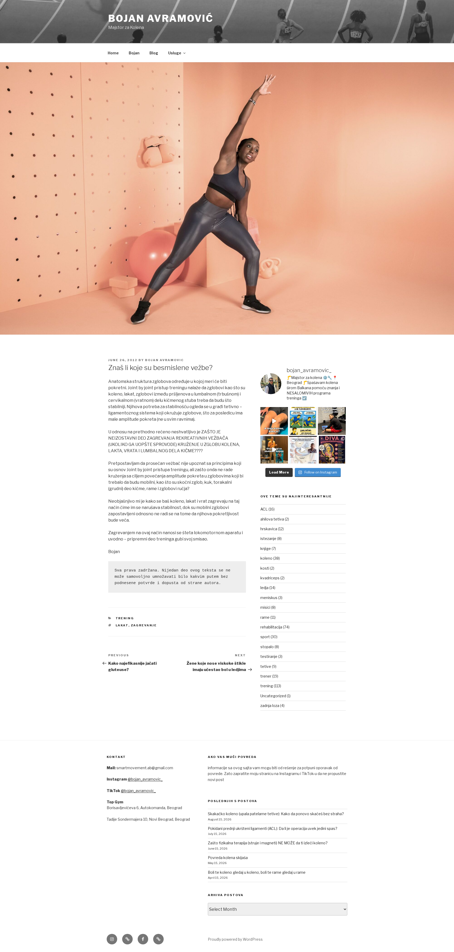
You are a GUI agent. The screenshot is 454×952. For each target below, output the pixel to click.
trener (265, 676)
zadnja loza (269, 705)
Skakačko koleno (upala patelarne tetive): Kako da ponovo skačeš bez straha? (276, 813)
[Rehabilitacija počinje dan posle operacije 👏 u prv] (332, 421)
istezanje (268, 538)
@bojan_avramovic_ (145, 779)
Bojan (134, 53)
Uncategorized (273, 696)
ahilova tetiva (272, 519)
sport (265, 636)
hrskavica (268, 529)
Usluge (174, 53)
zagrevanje (144, 625)
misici (265, 607)
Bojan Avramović (160, 18)
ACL (264, 509)
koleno (266, 558)
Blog (153, 53)
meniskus (268, 597)
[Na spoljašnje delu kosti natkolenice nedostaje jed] (274, 421)
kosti (264, 568)
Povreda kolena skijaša (228, 857)
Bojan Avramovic (164, 360)
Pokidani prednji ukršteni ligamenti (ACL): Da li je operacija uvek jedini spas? (272, 828)
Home (113, 53)
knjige (265, 548)
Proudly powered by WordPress (235, 939)
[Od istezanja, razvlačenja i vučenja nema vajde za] (303, 421)
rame (265, 617)
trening (125, 618)
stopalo (267, 646)
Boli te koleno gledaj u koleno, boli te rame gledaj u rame (257, 872)
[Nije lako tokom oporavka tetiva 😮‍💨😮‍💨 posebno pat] (332, 450)
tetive (265, 666)
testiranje (268, 656)
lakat (122, 625)
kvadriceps (270, 578)
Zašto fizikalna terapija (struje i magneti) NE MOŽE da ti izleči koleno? (268, 843)
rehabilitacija (271, 627)
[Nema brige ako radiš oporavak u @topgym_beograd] (303, 450)
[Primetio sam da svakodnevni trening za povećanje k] (274, 450)
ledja (264, 587)
